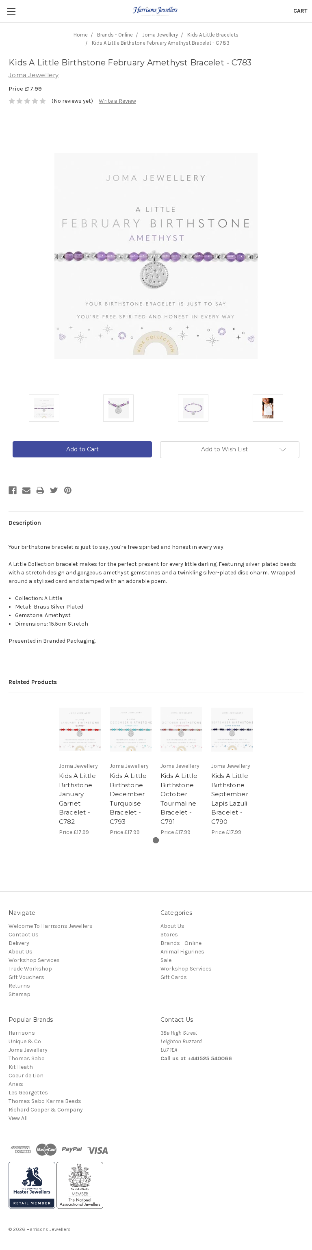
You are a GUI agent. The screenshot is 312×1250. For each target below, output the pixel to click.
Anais (16, 1084)
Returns (19, 985)
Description (25, 522)
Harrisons (22, 1032)
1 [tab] (156, 840)
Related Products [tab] (33, 682)
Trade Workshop (30, 968)
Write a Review (117, 100)
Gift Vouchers (26, 977)
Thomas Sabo (27, 1058)
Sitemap (19, 994)
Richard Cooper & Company (46, 1109)
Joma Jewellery (28, 1049)
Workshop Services (34, 960)
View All (18, 1118)
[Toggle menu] (11, 11)
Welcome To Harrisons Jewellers (51, 926)
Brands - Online (181, 943)
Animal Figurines (182, 951)
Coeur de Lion (26, 1075)
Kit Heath (21, 1067)
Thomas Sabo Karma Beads (45, 1101)
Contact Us (24, 934)
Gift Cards (173, 977)
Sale (165, 960)
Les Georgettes (28, 1092)
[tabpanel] (79, 769)
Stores (169, 934)
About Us (20, 951)
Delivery (19, 943)
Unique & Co (25, 1041)
